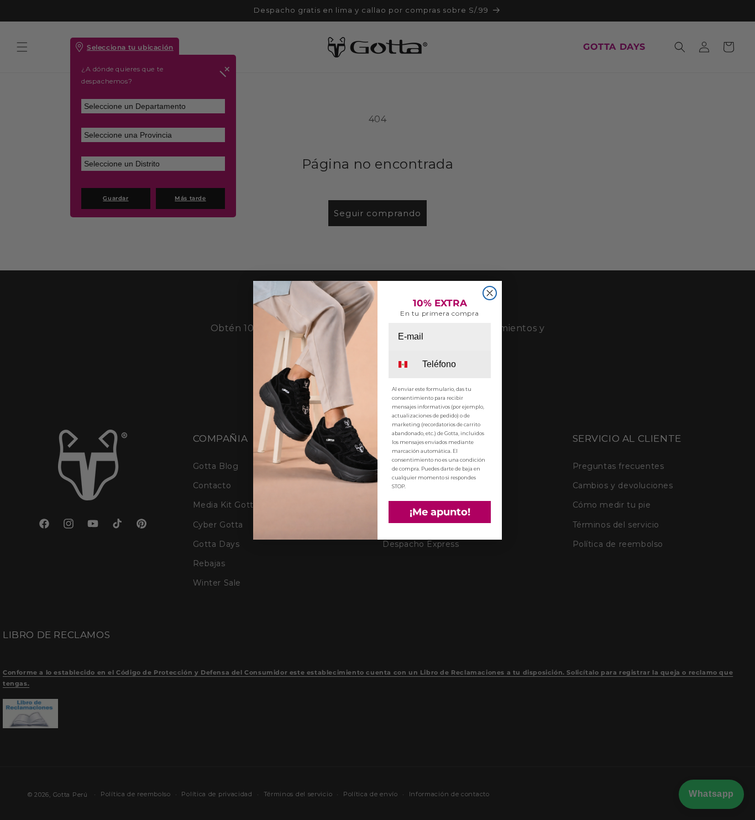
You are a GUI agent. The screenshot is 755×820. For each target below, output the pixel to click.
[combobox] (404, 364)
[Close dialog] (489, 293)
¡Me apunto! (440, 512)
